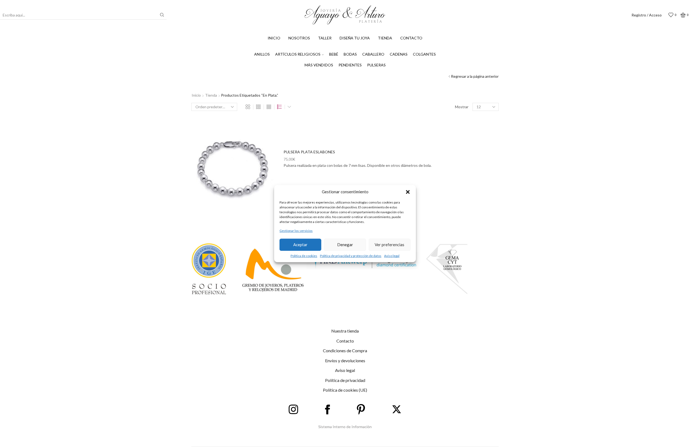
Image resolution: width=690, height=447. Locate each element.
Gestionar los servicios (296, 231)
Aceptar (300, 244)
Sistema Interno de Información (345, 426)
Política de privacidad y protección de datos (350, 256)
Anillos (262, 54)
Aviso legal (391, 256)
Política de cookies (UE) (345, 389)
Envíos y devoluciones (345, 360)
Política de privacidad (345, 380)
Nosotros (299, 38)
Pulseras (376, 65)
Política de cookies (304, 256)
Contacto (411, 38)
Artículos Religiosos (297, 54)
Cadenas (399, 54)
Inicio (274, 38)
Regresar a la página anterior (475, 76)
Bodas (350, 54)
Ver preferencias (389, 244)
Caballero (373, 54)
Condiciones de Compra (345, 350)
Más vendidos (319, 65)
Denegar (345, 244)
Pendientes (350, 65)
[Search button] (162, 14)
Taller (325, 38)
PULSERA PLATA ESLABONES (309, 152)
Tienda (385, 38)
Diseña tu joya (355, 38)
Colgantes (424, 54)
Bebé (333, 54)
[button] (407, 192)
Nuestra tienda (345, 330)
